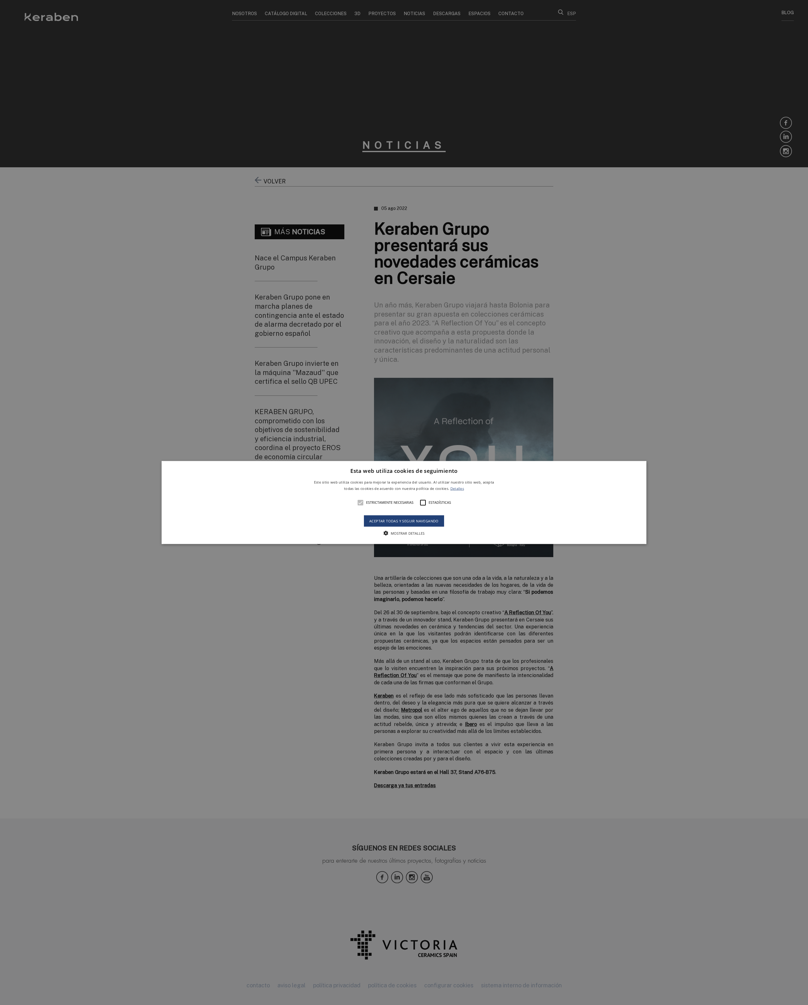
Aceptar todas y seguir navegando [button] (404, 520)
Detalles (457, 488)
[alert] (404, 502)
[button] (404, 502)
